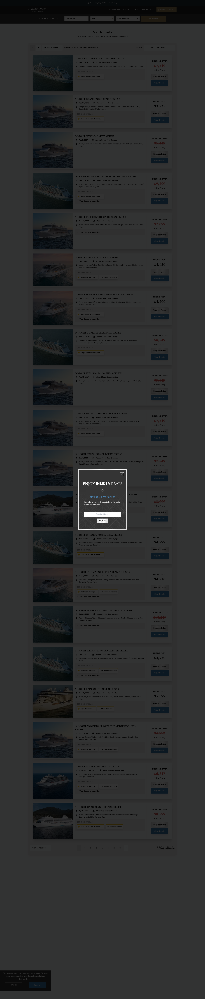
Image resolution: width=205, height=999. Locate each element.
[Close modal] (122, 474)
